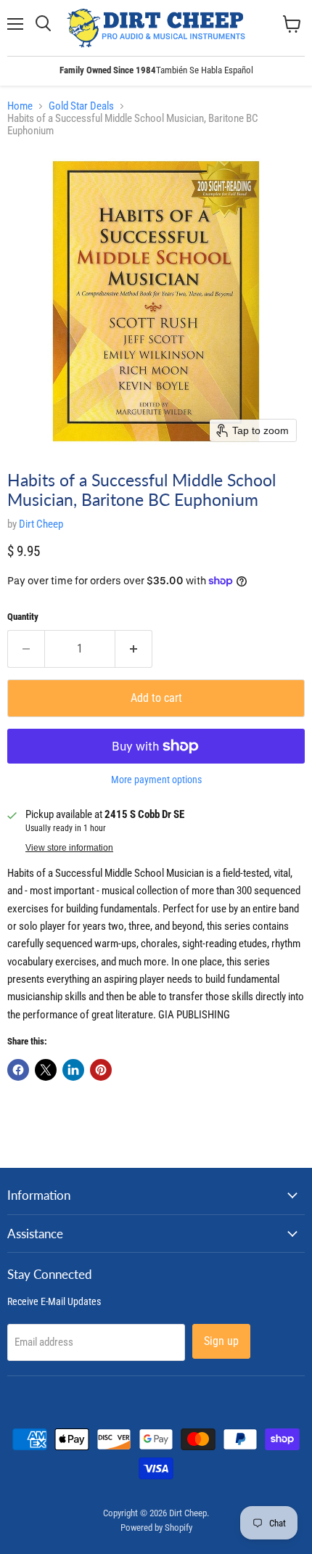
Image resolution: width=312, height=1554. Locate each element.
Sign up (221, 1341)
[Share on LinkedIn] (73, 1070)
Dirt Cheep (41, 524)
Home (20, 106)
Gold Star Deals (81, 106)
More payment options (156, 779)
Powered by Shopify (156, 1527)
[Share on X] (46, 1070)
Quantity (22, 616)
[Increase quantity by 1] (133, 649)
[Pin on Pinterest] (101, 1070)
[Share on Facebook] (18, 1070)
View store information (69, 848)
